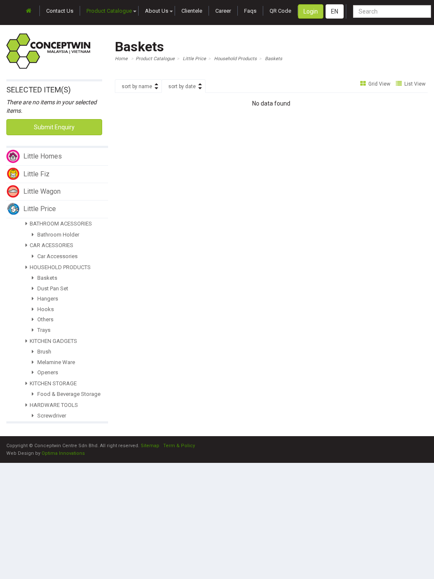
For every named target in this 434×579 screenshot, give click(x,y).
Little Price (194, 58)
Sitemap (150, 445)
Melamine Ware (55, 362)
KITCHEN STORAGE (53, 383)
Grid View (378, 84)
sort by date (182, 86)
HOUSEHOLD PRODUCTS (60, 267)
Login (310, 11)
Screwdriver (51, 415)
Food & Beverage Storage (68, 394)
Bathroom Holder (57, 234)
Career (223, 11)
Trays (43, 330)
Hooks (45, 309)
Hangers (47, 298)
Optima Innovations (63, 453)
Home (121, 58)
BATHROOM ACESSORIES (61, 223)
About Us (156, 11)
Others (44, 319)
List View (414, 84)
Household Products (235, 58)
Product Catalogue (109, 11)
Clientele (191, 11)
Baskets (46, 278)
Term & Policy (179, 445)
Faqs (250, 11)
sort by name (137, 86)
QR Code (280, 11)
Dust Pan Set (52, 288)
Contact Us (59, 11)
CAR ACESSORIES (51, 245)
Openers (47, 372)
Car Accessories (57, 256)
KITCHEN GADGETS (53, 341)
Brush (43, 351)
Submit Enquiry (54, 127)
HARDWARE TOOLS (54, 405)
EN (334, 11)
